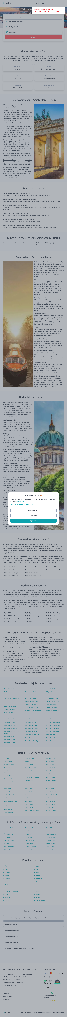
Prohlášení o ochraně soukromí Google (22, 504)
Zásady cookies (21, 501)
